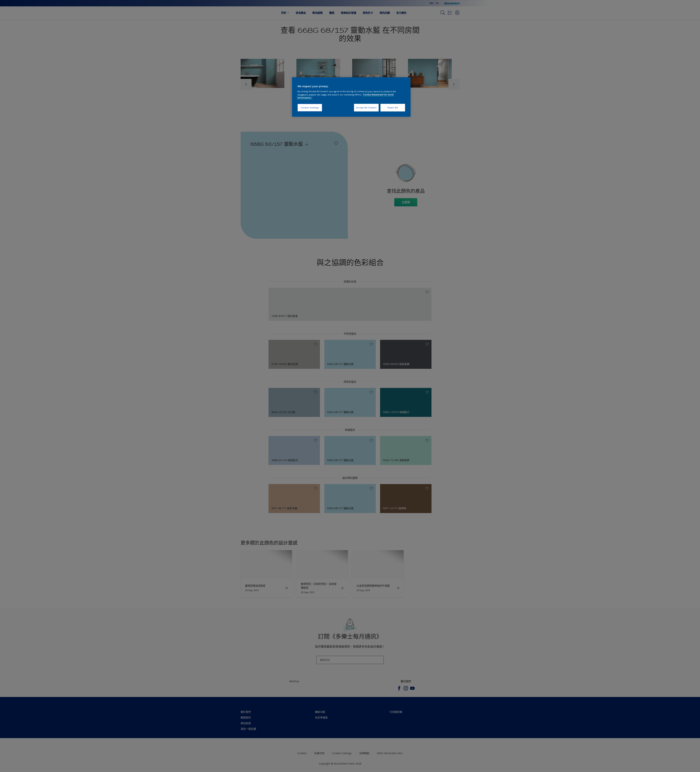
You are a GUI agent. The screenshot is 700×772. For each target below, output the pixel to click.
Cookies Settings (310, 107)
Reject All (393, 107)
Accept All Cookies (366, 107)
